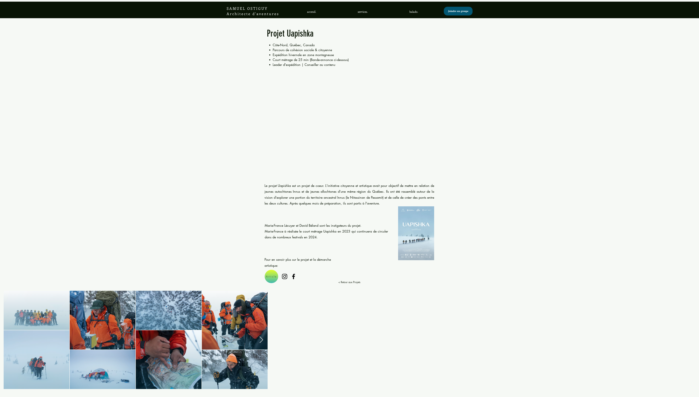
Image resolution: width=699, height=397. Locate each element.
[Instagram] (284, 276)
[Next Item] (261, 340)
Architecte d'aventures (253, 13)
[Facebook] (293, 276)
